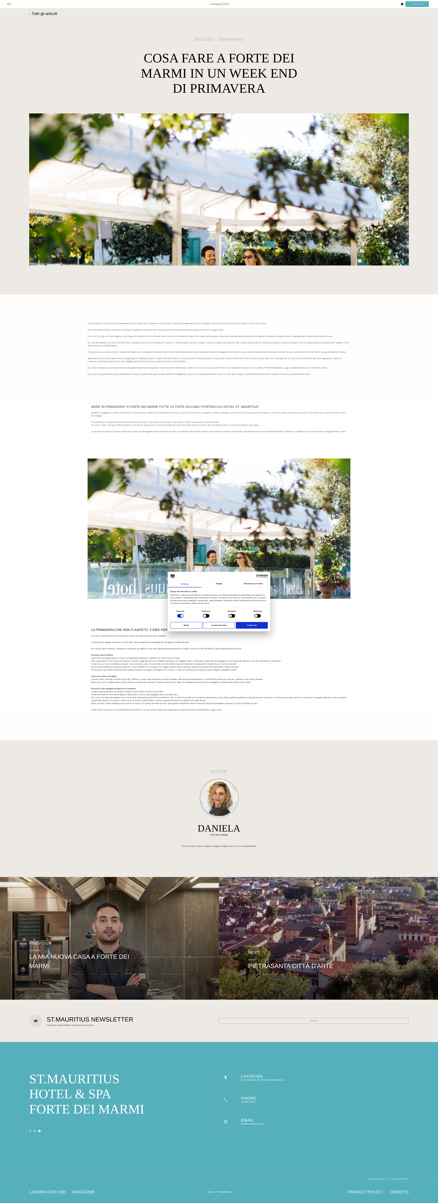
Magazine (83, 1192)
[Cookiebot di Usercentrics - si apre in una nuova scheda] (258, 576)
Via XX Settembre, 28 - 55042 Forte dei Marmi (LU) (263, 1080)
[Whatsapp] (39, 1131)
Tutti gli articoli (44, 13)
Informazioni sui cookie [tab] (253, 584)
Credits (399, 1192)
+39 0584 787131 (248, 1102)
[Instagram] (35, 1131)
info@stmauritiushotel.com (252, 1124)
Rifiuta (186, 625)
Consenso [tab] (185, 584)
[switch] (206, 616)
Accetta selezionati (219, 625)
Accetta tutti (252, 625)
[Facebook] (30, 1131)
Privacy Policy (365, 1192)
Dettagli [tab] (219, 584)
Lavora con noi (47, 1192)
